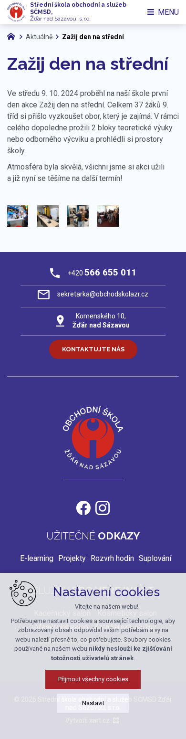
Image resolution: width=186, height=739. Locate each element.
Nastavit (93, 703)
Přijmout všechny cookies (93, 679)
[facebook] (83, 506)
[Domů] (13, 35)
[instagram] (102, 506)
